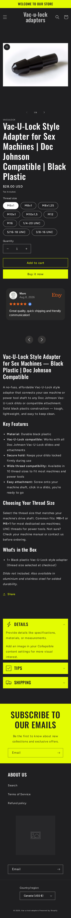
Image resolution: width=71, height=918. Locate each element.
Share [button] (11, 594)
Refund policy (17, 803)
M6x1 (10, 205)
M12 (50, 214)
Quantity (8, 240)
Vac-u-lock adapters (30, 911)
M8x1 (28, 205)
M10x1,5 (32, 214)
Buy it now (35, 274)
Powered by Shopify (48, 911)
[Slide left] (26, 112)
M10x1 (11, 214)
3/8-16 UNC (44, 232)
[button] (5, 17)
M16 (10, 223)
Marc (23, 293)
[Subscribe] (58, 752)
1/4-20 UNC (31, 223)
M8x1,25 (48, 205)
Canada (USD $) (34, 895)
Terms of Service (19, 794)
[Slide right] (44, 112)
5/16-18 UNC (16, 232)
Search (13, 785)
